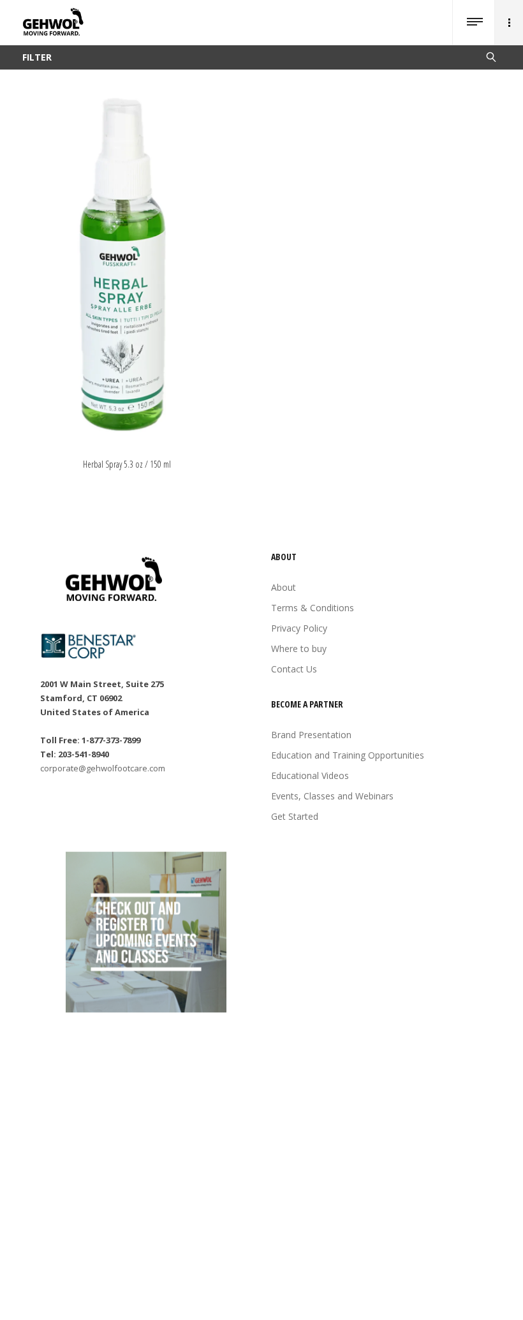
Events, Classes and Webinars (332, 796)
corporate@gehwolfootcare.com (102, 768)
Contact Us (294, 669)
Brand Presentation (311, 735)
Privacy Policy (299, 628)
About (283, 587)
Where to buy (299, 648)
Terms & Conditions (312, 608)
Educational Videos (310, 775)
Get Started (294, 816)
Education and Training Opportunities (347, 755)
